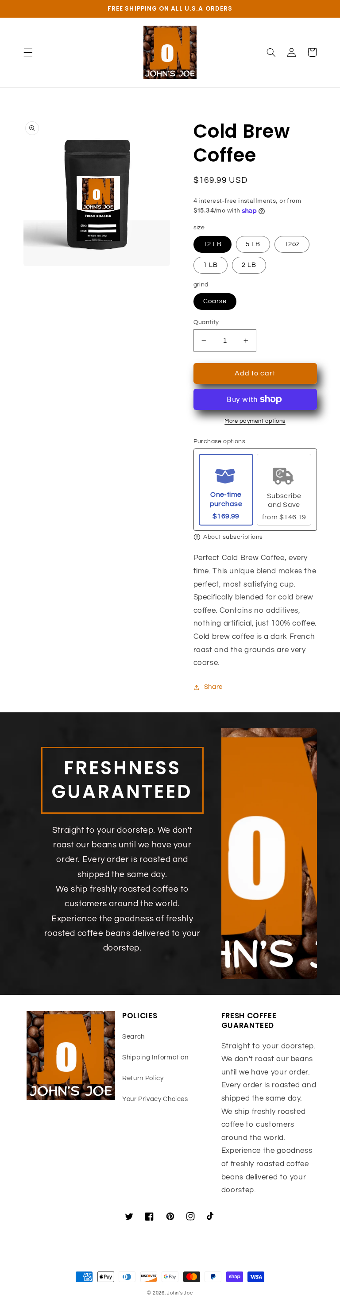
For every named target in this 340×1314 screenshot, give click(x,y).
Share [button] (213, 687)
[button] (28, 52)
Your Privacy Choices (155, 1099)
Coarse (215, 301)
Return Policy (142, 1078)
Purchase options (219, 441)
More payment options (255, 421)
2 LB (249, 265)
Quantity (206, 322)
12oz (292, 244)
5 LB (253, 244)
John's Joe (180, 1293)
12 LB (212, 244)
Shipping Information (155, 1057)
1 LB (210, 265)
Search (133, 1036)
